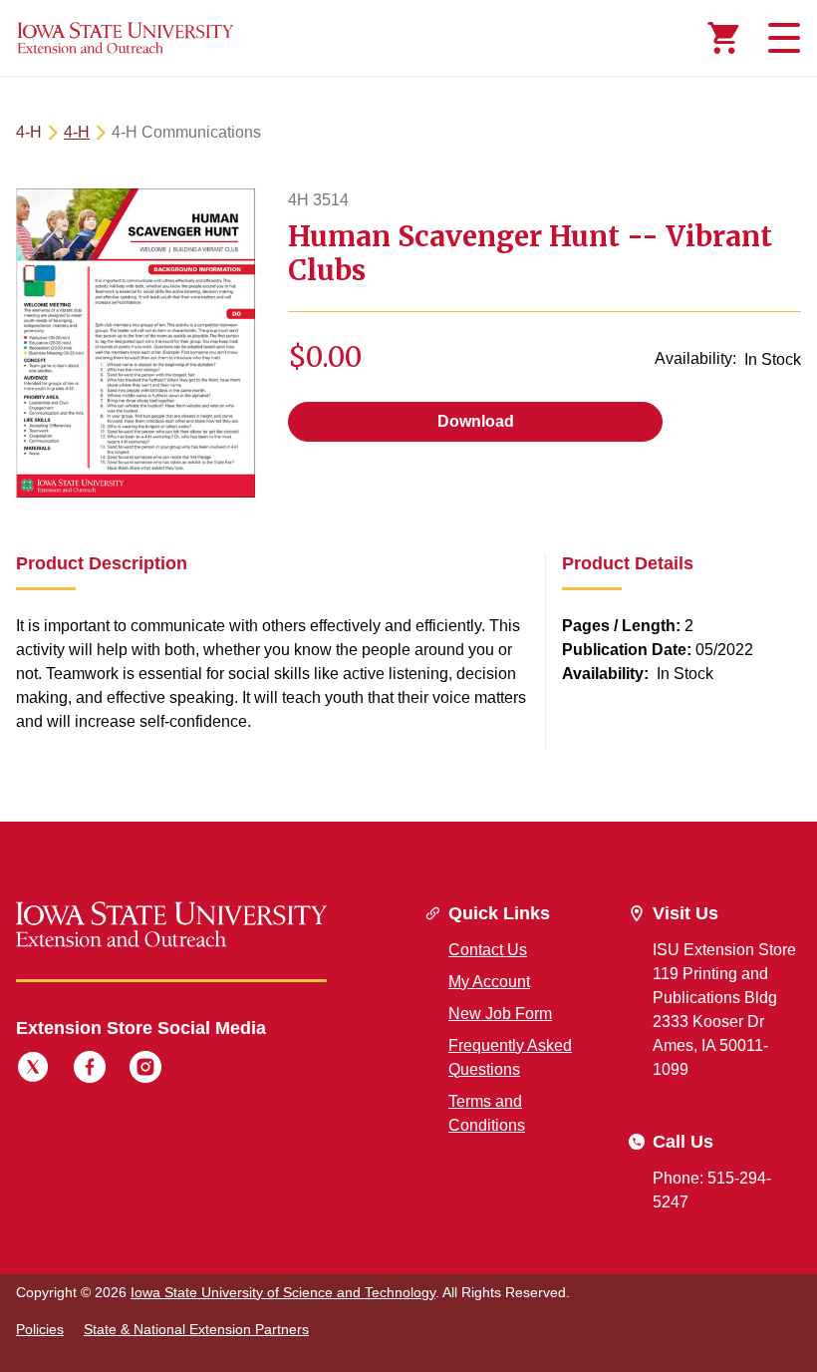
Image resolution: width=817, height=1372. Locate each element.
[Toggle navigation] (781, 38)
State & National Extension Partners (196, 1329)
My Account (489, 981)
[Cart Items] (723, 38)
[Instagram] (145, 1070)
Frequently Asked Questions (510, 1057)
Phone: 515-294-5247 (712, 1190)
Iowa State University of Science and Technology (283, 1292)
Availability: (695, 358)
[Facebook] (90, 1070)
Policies (40, 1329)
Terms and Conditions (486, 1113)
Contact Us (487, 949)
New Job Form (500, 1013)
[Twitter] (33, 1070)
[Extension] (125, 38)
